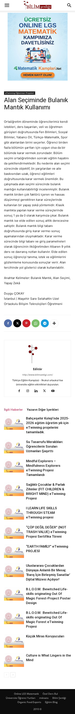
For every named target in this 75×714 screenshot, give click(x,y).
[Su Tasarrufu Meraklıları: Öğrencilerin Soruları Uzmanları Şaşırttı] (14, 446)
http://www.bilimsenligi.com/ (37, 374)
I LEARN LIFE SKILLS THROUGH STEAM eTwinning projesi (41, 512)
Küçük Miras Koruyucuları (45, 636)
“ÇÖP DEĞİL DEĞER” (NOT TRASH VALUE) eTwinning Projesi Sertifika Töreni (46, 531)
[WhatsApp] (36, 323)
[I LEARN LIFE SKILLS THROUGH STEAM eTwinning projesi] (14, 513)
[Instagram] (29, 391)
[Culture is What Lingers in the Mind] (14, 660)
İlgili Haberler (13, 409)
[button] (6, 5)
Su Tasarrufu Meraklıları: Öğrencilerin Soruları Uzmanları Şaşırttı (44, 446)
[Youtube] (54, 391)
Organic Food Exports (29, 702)
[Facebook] (8, 323)
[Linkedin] (37, 391)
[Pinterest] (26, 323)
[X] (17, 323)
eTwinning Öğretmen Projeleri (19, 93)
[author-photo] (37, 363)
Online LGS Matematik (26, 693)
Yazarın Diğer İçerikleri (43, 409)
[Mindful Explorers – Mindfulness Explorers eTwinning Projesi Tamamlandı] (14, 466)
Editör (37, 369)
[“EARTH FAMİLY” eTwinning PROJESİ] (14, 551)
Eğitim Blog (51, 702)
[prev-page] (6, 674)
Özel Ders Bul (50, 693)
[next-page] (12, 674)
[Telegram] (45, 323)
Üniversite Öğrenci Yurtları (20, 698)
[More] (54, 323)
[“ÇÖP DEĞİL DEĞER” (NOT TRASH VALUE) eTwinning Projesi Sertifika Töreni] (14, 532)
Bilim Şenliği (59, 698)
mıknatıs (44, 698)
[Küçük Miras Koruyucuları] (14, 641)
